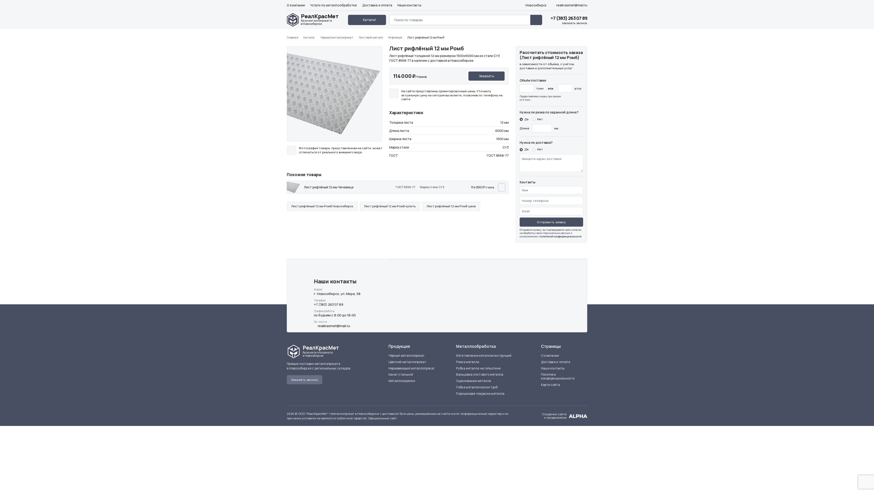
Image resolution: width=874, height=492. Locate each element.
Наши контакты (409, 5)
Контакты (527, 182)
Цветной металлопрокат (407, 362)
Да (526, 119)
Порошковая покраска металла (480, 394)
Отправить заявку (551, 222)
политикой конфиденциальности (560, 236)
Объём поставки (533, 80)
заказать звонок (574, 23)
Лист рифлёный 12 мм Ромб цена (451, 206)
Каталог (369, 20)
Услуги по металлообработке (333, 5)
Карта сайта (550, 385)
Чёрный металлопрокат (407, 356)
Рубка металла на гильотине (478, 368)
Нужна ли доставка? (536, 142)
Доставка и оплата (377, 5)
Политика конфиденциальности (558, 376)
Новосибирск (535, 5)
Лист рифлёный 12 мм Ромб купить (390, 206)
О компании (296, 5)
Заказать (486, 76)
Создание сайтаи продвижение (554, 416)
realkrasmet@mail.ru (571, 5)
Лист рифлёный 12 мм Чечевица (328, 187)
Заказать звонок (304, 380)
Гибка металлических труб (477, 387)
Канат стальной (401, 374)
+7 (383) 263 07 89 (569, 18)
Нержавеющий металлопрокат (412, 368)
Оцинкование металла (473, 381)
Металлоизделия (402, 381)
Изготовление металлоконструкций (483, 356)
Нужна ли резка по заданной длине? (549, 112)
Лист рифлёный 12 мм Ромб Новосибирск (322, 206)
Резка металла (467, 362)
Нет (540, 119)
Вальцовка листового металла (479, 374)
